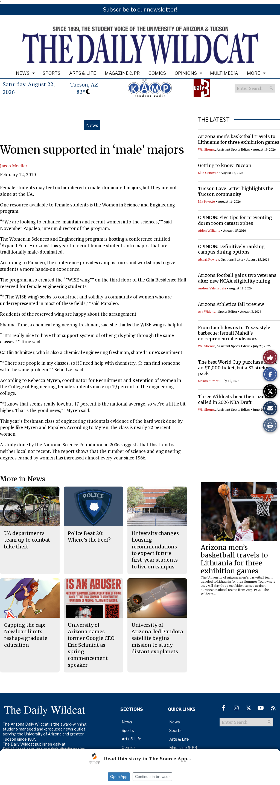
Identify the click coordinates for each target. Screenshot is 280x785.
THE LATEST (214, 119)
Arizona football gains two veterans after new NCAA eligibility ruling (237, 278)
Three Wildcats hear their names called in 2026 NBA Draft (234, 399)
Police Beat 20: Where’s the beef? (89, 536)
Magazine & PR (122, 73)
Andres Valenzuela (212, 288)
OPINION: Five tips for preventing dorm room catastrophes (235, 220)
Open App (118, 776)
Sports (51, 73)
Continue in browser (152, 776)
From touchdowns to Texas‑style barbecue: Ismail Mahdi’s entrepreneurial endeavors (234, 333)
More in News (22, 479)
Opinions (186, 73)
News (23, 73)
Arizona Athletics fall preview (231, 304)
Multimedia (224, 73)
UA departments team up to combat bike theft (27, 540)
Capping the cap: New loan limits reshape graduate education (25, 635)
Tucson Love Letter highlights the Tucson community (235, 191)
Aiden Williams (209, 230)
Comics (157, 73)
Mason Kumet (208, 381)
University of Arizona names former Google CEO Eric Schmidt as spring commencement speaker (91, 645)
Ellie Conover (208, 173)
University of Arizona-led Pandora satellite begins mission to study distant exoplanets (157, 638)
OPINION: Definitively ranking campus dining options (231, 249)
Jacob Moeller (13, 166)
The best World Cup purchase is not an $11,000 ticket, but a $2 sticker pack (237, 367)
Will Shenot (206, 149)
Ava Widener (207, 311)
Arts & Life (82, 73)
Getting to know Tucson (224, 165)
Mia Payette (206, 201)
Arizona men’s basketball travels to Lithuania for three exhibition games (238, 139)
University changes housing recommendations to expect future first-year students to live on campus (155, 550)
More (253, 73)
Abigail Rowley (208, 259)
